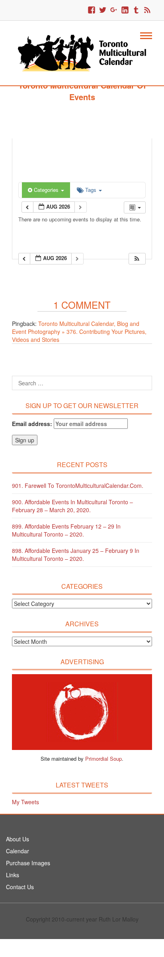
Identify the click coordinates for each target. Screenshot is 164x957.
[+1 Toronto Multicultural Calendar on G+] (114, 10)
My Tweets (25, 802)
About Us (17, 839)
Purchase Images (28, 863)
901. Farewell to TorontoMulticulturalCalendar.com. (77, 485)
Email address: (33, 424)
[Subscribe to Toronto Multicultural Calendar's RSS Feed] (147, 10)
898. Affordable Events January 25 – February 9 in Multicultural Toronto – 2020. (75, 554)
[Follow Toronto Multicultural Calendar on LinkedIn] (125, 10)
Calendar (17, 851)
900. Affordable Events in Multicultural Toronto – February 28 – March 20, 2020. (72, 506)
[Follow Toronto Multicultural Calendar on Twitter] (103, 10)
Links (12, 875)
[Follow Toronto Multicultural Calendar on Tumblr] (136, 10)
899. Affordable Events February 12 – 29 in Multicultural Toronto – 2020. (66, 530)
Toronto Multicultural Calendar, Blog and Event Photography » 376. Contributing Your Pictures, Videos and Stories (79, 331)
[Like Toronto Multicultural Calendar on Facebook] (92, 10)
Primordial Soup (103, 758)
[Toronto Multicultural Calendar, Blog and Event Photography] (82, 52)
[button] (137, 258)
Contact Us (20, 887)
